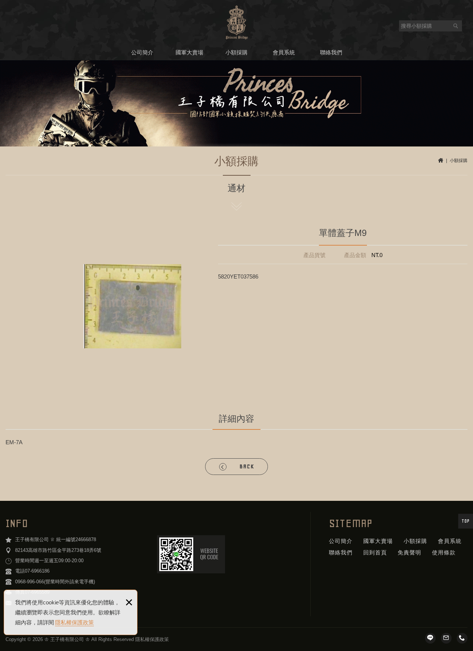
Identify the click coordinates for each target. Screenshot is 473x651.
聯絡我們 (331, 52)
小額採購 (236, 52)
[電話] (462, 638)
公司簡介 (142, 52)
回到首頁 (375, 552)
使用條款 (444, 552)
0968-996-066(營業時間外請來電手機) (55, 581)
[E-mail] (446, 638)
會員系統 (284, 52)
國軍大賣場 (189, 52)
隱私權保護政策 (74, 622)
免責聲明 (409, 552)
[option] (132, 306)
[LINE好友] (430, 638)
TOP (466, 521)
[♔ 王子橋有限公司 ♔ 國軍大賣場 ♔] (236, 22)
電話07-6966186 (32, 571)
